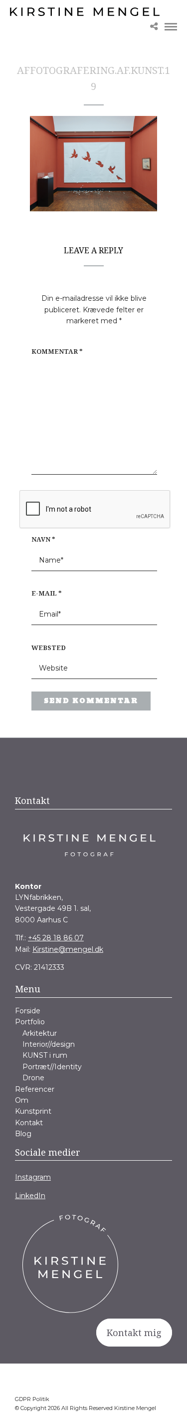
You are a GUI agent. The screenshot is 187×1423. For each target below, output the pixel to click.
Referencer (34, 1089)
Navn (43, 539)
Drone (33, 1077)
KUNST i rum (44, 1055)
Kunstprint (33, 1111)
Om (21, 1100)
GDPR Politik (32, 1399)
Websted (48, 647)
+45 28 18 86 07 (56, 937)
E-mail (46, 593)
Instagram (33, 1177)
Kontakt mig (134, 1333)
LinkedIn (30, 1195)
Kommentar (57, 351)
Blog (23, 1133)
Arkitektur (39, 1033)
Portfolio (30, 1021)
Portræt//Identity (52, 1066)
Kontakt (29, 1122)
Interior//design (48, 1044)
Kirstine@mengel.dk (67, 949)
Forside (27, 1010)
